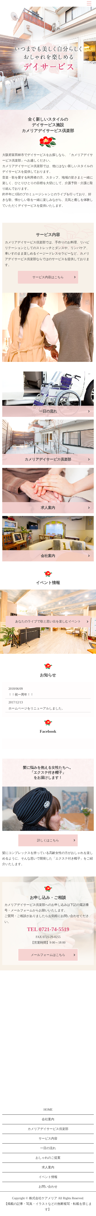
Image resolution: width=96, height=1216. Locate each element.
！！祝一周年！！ (20, 694)
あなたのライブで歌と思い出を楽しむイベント (48, 621)
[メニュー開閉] (89, 3)
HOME (48, 1109)
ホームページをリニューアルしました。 (36, 708)
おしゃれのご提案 (48, 1157)
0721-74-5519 (54, 929)
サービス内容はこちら (48, 277)
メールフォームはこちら (48, 955)
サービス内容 (48, 1138)
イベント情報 (48, 1177)
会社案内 (48, 1119)
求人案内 (48, 1167)
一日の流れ (48, 1148)
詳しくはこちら (48, 840)
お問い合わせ (48, 1186)
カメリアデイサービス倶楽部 (48, 1129)
